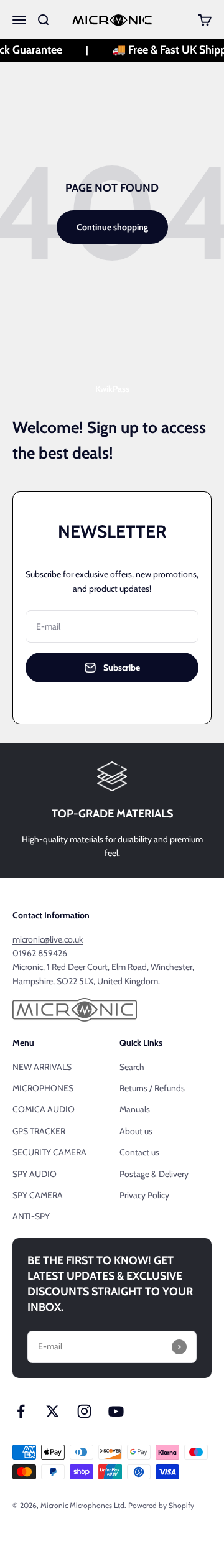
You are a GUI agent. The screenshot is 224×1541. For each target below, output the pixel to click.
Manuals (134, 1109)
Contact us (139, 1152)
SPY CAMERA (37, 1195)
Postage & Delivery (154, 1174)
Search (131, 1067)
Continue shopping (112, 227)
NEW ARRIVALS (42, 1067)
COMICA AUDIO (43, 1109)
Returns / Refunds (152, 1088)
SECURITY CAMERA (49, 1152)
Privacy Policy (144, 1195)
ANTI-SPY (31, 1216)
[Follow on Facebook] (20, 1411)
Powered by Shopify (161, 1505)
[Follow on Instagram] (84, 1411)
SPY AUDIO (34, 1174)
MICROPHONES (42, 1088)
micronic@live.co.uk (47, 939)
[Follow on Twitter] (52, 1411)
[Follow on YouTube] (116, 1411)
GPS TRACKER (38, 1131)
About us (135, 1131)
